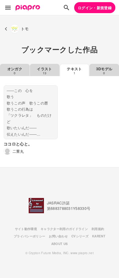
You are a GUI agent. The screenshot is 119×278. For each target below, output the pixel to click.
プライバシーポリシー (29, 236)
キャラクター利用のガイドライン (64, 229)
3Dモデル (104, 70)
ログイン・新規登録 (95, 7)
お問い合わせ (58, 236)
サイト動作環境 (26, 229)
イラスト (44, 70)
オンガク (14, 70)
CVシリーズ (79, 236)
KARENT (98, 236)
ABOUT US (59, 244)
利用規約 (98, 229)
